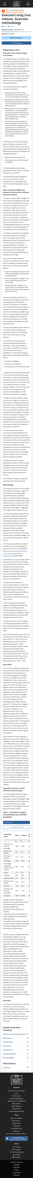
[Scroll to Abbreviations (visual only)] (17, 1064)
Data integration (16, 1106)
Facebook (17, 1147)
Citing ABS (16, 1126)
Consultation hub (16, 1128)
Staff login (16, 1175)
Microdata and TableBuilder (16, 1101)
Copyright (16, 1165)
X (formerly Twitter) (17, 1152)
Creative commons (16, 1162)
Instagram (17, 1149)
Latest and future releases (16, 1091)
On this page (17, 43)
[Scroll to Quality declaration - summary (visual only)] (13, 1030)
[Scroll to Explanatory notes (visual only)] (21, 50)
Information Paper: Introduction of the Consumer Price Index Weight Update (15, 553)
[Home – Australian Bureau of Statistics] (16, 1079)
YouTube (17, 1157)
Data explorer (16, 1103)
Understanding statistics (16, 1111)
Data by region (16, 1096)
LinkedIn (17, 1155)
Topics (16, 1093)
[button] (5, 4)
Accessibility (16, 1172)
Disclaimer (16, 1167)
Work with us (16, 1121)
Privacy (16, 1170)
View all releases (15, 38)
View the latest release (15, 12)
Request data (16, 1109)
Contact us (16, 1131)
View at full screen (17, 827)
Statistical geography (16, 1098)
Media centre (16, 1123)
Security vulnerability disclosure (16, 1134)
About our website (16, 1118)
